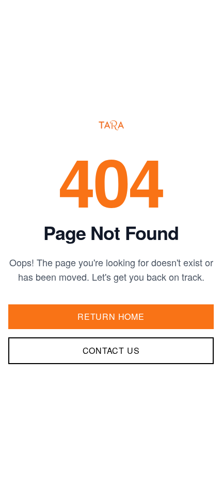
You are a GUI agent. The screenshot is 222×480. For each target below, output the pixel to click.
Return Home (111, 316)
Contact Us (111, 350)
